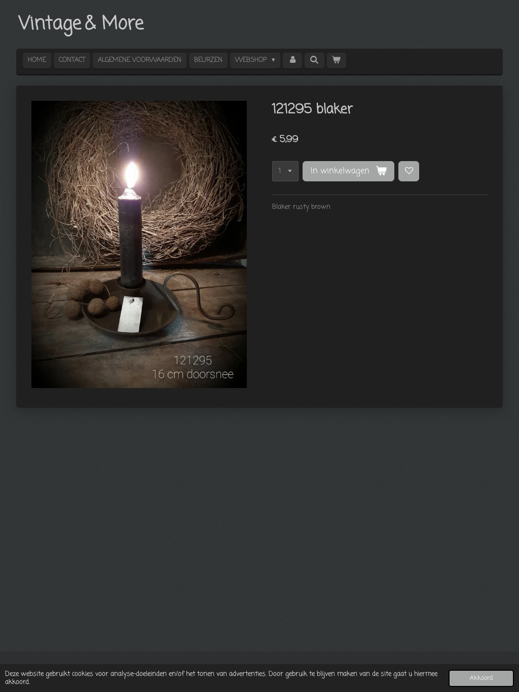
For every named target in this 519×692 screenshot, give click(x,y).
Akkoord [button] (481, 678)
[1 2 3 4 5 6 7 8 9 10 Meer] (285, 171)
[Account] (292, 60)
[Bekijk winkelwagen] (336, 60)
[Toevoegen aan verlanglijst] (408, 171)
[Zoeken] (314, 60)
